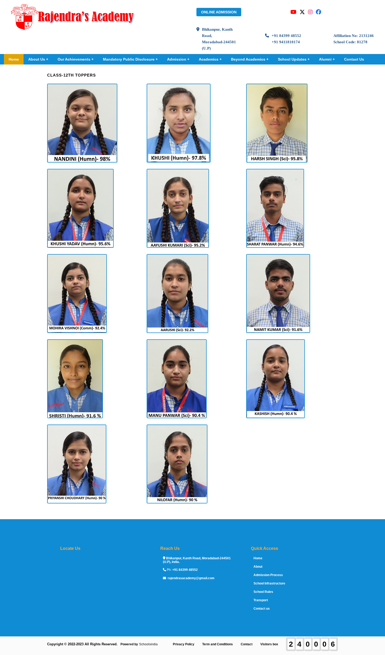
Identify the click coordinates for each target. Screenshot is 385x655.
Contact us (262, 608)
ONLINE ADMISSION (218, 12)
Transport (261, 600)
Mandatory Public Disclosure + (130, 59)
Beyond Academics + (249, 59)
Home (14, 59)
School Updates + (294, 59)
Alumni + (327, 59)
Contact (246, 644)
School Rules (263, 592)
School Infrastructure (269, 583)
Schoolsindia (148, 644)
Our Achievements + (76, 59)
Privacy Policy (183, 644)
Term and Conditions (217, 644)
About (258, 566)
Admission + (178, 59)
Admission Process (268, 575)
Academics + (210, 59)
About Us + (38, 59)
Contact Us (354, 59)
